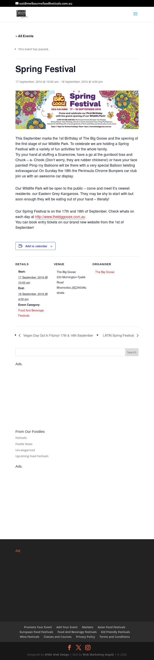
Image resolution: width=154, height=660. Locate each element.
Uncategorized (25, 450)
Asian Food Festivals (111, 627)
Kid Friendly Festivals (115, 632)
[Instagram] (87, 647)
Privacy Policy (85, 637)
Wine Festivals (29, 637)
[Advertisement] (77, 396)
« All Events (24, 36)
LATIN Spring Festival (119, 335)
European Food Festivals (36, 632)
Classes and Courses (58, 637)
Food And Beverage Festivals (77, 632)
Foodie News (23, 444)
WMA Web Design (57, 654)
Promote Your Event (38, 627)
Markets (87, 627)
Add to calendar (36, 246)
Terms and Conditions (114, 637)
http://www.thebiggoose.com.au (60, 216)
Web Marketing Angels (98, 654)
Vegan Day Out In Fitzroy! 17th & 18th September (57, 335)
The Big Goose (104, 272)
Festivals (21, 438)
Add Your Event (67, 627)
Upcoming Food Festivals (32, 456)
